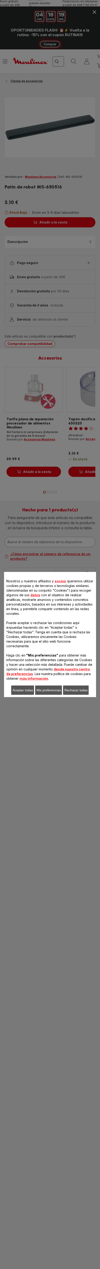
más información (34, 678)
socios (60, 581)
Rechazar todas (76, 690)
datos (35, 595)
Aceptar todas (23, 690)
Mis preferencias (49, 690)
